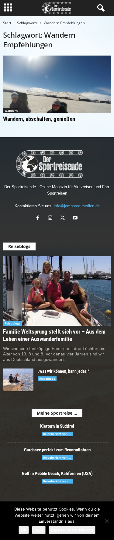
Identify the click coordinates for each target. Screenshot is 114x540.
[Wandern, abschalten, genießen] (57, 84)
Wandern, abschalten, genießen (39, 118)
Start (7, 22)
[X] (64, 218)
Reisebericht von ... (57, 434)
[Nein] (106, 521)
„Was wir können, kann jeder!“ (63, 371)
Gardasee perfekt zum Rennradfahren (57, 450)
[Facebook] (39, 218)
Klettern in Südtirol (57, 426)
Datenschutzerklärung (72, 530)
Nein (38, 530)
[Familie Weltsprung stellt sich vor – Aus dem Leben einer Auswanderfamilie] (57, 291)
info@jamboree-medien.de (77, 206)
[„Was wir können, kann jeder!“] (18, 379)
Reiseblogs (12, 323)
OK (23, 530)
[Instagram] (51, 218)
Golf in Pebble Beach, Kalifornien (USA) (57, 473)
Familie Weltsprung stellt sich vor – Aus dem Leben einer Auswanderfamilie (54, 335)
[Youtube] (75, 218)
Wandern (11, 110)
